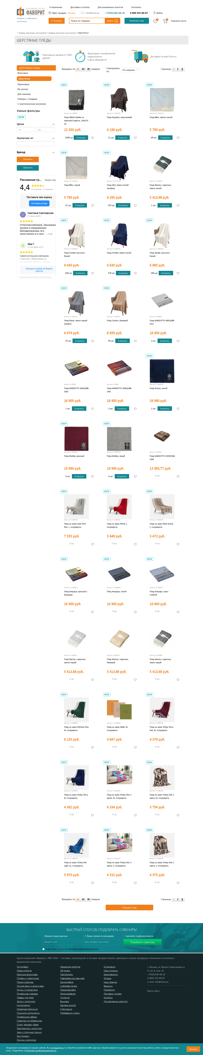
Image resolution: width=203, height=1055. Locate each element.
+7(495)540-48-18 (115, 12)
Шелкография (66, 982)
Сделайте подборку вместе (138, 935)
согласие (60, 949)
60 (83, 68)
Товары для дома (25, 997)
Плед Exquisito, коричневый (119, 117)
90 (88, 68)
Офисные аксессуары (27, 974)
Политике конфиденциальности (40, 1050)
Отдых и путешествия (27, 989)
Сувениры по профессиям (29, 1020)
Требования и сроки (70, 1012)
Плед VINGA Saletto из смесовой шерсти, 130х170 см (76, 120)
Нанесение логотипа (70, 966)
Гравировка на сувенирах (72, 978)
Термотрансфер (68, 989)
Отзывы (107, 978)
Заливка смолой (68, 1005)
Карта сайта (153, 990)
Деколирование (67, 993)
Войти (159, 12)
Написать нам (136, 20)
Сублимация (66, 1009)
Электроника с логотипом (29, 1028)
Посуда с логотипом (26, 1039)
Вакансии (108, 985)
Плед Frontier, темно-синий (119, 252)
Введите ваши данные (55, 935)
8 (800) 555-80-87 (156, 978)
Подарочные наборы (27, 1016)
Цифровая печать (68, 985)
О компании (55, 7)
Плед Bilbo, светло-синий (161, 117)
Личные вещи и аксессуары (30, 985)
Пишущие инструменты (28, 1012)
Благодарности (111, 974)
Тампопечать (66, 974)
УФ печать (65, 970)
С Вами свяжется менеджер (98, 935)
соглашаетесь (57, 1047)
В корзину (80, 137)
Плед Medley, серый (116, 456)
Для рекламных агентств (110, 7)
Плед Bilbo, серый (72, 185)
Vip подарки (22, 966)
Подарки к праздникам (28, 978)
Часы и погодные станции (29, 1032)
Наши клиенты (111, 970)
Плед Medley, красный (74, 456)
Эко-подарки (23, 1036)
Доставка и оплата (79, 7)
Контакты (136, 7)
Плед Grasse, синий (158, 388)
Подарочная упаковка (27, 993)
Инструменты (23, 1005)
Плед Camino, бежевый (117, 320)
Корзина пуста (178, 20)
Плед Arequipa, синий (116, 591)
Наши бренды (110, 982)
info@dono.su (92, 12)
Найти (110, 20)
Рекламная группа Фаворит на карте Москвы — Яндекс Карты (37, 277)
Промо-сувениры (25, 982)
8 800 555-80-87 (139, 12)
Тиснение (65, 997)
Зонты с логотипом (26, 1001)
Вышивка (64, 1001)
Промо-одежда (24, 970)
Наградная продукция (27, 1009)
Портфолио (109, 989)
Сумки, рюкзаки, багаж (28, 1024)
